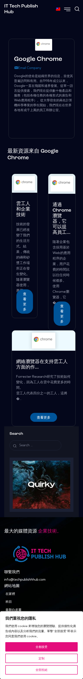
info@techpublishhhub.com (25, 579)
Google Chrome (38, 59)
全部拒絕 (41, 670)
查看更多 (24, 301)
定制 (41, 658)
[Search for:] (35, 445)
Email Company (29, 68)
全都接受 (41, 647)
